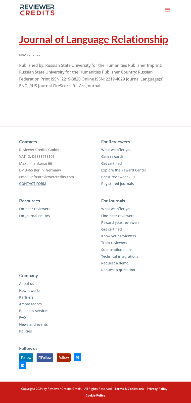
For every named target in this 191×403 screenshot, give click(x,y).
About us (26, 283)
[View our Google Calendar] (22, 365)
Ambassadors (30, 304)
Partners (26, 297)
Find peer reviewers (117, 215)
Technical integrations (119, 256)
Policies (25, 331)
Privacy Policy (157, 389)
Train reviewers (114, 242)
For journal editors (34, 215)
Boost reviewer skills (118, 176)
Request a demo (114, 263)
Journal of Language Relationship (93, 39)
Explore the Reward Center (123, 170)
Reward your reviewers (120, 222)
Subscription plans (117, 249)
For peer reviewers (34, 208)
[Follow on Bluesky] (77, 357)
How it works (30, 290)
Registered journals (117, 183)
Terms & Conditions (129, 389)
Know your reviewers (118, 236)
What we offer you (116, 149)
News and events (33, 324)
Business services (33, 310)
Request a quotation (118, 269)
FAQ (22, 317)
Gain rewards (112, 156)
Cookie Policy (95, 395)
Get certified (111, 163)
